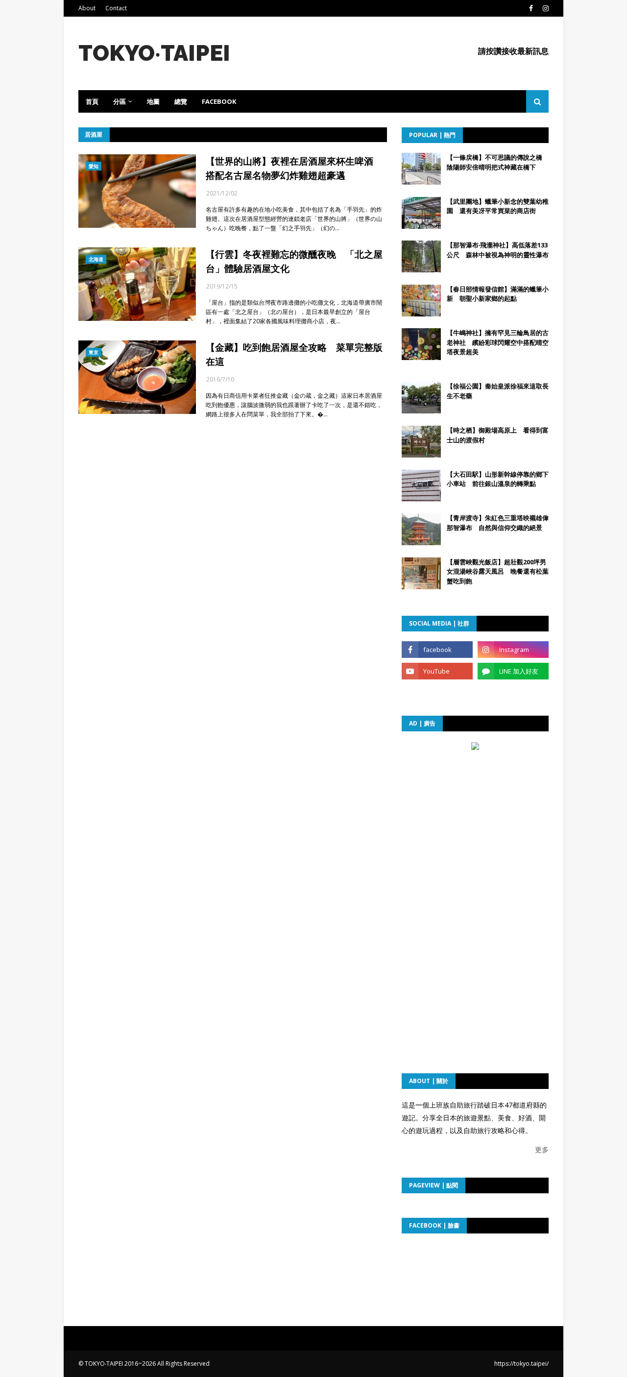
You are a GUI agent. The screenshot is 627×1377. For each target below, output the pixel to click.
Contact (116, 8)
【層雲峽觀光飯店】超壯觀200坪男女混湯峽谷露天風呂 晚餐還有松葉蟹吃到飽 (498, 571)
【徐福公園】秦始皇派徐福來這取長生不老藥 (498, 391)
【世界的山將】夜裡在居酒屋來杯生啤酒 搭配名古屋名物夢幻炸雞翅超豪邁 (294, 168)
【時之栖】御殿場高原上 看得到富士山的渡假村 (498, 435)
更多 (542, 1149)
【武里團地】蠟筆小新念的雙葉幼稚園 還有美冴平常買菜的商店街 (498, 206)
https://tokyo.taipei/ (521, 1363)
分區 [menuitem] (119, 101)
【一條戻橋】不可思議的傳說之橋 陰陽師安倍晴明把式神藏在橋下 (498, 162)
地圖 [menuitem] (153, 101)
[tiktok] (437, 692)
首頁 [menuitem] (92, 101)
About (87, 8)
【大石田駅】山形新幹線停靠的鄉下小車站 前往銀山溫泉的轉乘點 (498, 479)
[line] (513, 671)
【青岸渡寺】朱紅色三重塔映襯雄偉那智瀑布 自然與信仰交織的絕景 (498, 522)
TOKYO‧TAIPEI (154, 53)
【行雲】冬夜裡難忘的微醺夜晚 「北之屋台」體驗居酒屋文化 (294, 261)
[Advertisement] (475, 815)
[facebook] (531, 8)
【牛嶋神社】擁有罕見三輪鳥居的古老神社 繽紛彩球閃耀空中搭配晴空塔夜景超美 (498, 342)
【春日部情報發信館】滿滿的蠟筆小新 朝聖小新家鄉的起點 (498, 294)
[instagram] (544, 8)
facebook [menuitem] (219, 101)
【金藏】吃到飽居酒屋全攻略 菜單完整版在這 (294, 354)
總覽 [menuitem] (180, 101)
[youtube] (437, 671)
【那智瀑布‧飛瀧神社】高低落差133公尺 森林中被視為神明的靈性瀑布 (498, 250)
